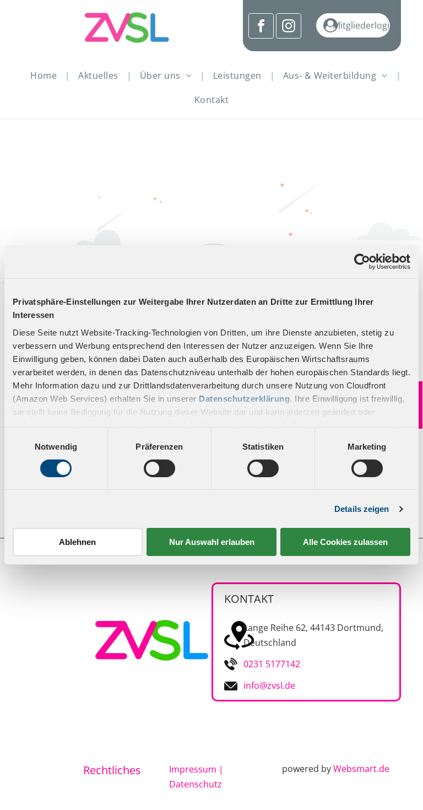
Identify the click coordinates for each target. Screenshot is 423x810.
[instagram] (288, 27)
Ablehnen (77, 542)
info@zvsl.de (269, 685)
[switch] (159, 468)
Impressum (192, 769)
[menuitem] (46, 75)
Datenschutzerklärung (244, 398)
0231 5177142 (271, 664)
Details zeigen (361, 509)
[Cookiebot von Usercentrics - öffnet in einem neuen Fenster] (362, 261)
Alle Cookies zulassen (345, 542)
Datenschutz (195, 784)
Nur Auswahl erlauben (211, 542)
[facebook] (261, 27)
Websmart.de (361, 769)
